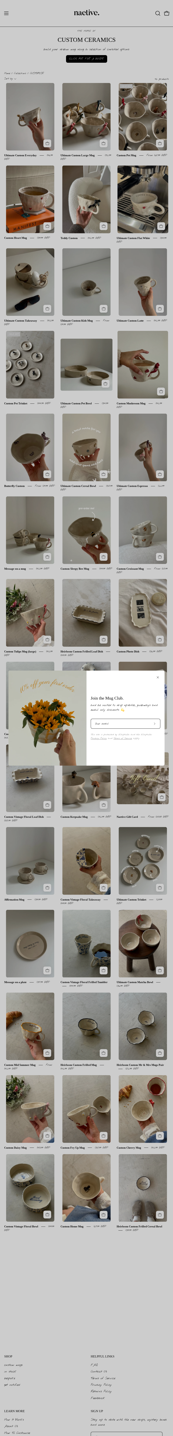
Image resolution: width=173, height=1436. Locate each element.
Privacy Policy (99, 738)
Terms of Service (123, 738)
